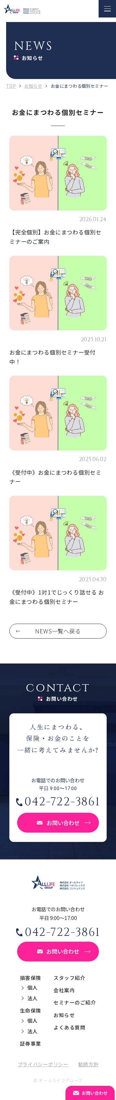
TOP (11, 86)
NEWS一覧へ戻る (58, 631)
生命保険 (30, 1010)
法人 (32, 998)
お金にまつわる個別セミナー (41, 219)
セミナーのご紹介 (74, 1002)
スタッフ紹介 (69, 977)
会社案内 (64, 989)
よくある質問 (69, 1027)
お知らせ (33, 86)
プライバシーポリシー (42, 1064)
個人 (32, 987)
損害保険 (30, 977)
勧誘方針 (88, 1064)
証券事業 (30, 1043)
